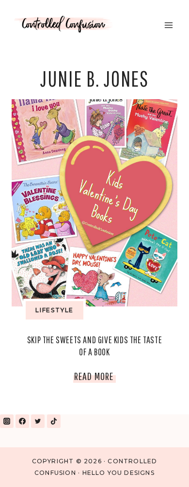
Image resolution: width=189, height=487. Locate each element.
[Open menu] (168, 24)
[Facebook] (22, 421)
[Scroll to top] (159, 467)
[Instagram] (7, 421)
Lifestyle (54, 310)
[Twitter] (38, 421)
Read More (95, 378)
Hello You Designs (118, 472)
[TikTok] (54, 421)
